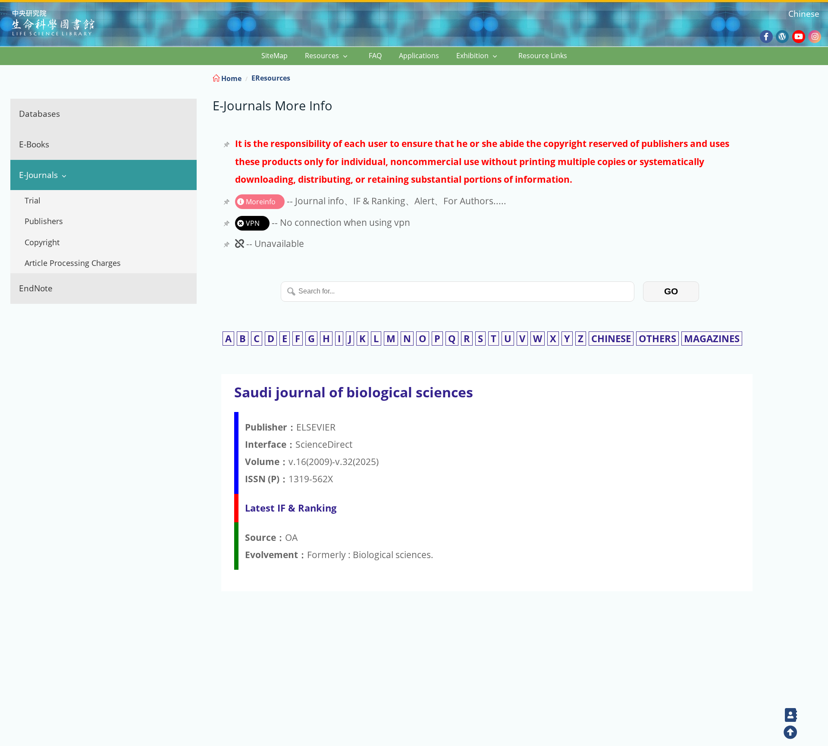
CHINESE (611, 338)
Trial (33, 200)
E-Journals (38, 175)
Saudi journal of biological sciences (353, 392)
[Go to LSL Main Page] (64, 24)
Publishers (44, 221)
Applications (419, 55)
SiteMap (274, 55)
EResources (270, 78)
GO (671, 291)
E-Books (34, 144)
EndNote (36, 288)
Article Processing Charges (73, 263)
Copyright (42, 242)
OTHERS (657, 338)
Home (231, 78)
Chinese (803, 13)
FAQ (375, 55)
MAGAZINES (712, 338)
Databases (39, 113)
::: (821, 77)
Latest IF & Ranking (290, 508)
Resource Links (542, 55)
